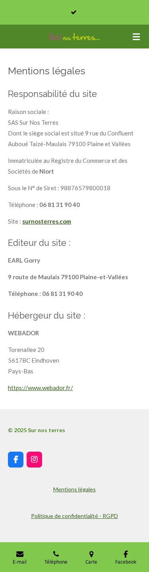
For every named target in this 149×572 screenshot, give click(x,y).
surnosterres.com (46, 221)
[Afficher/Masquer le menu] (136, 36)
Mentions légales (74, 489)
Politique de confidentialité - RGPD (74, 515)
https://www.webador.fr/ (40, 387)
